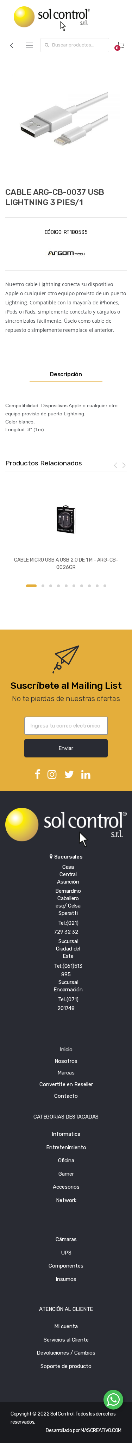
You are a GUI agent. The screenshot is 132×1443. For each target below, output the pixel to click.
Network (66, 1200)
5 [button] (66, 585)
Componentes (66, 1266)
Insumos (66, 1279)
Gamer (66, 1174)
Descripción (66, 374)
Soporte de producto (66, 1366)
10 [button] (104, 585)
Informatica (66, 1134)
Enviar (65, 748)
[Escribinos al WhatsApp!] (113, 1401)
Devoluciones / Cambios (66, 1353)
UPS (66, 1253)
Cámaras (66, 1239)
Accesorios (66, 1187)
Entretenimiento (66, 1147)
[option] (66, 119)
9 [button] (97, 585)
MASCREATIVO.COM (101, 1430)
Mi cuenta (66, 1326)
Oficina (66, 1160)
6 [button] (74, 585)
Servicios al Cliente (66, 1340)
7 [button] (81, 585)
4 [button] (58, 585)
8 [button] (89, 585)
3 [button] (50, 585)
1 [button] (31, 585)
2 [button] (43, 585)
